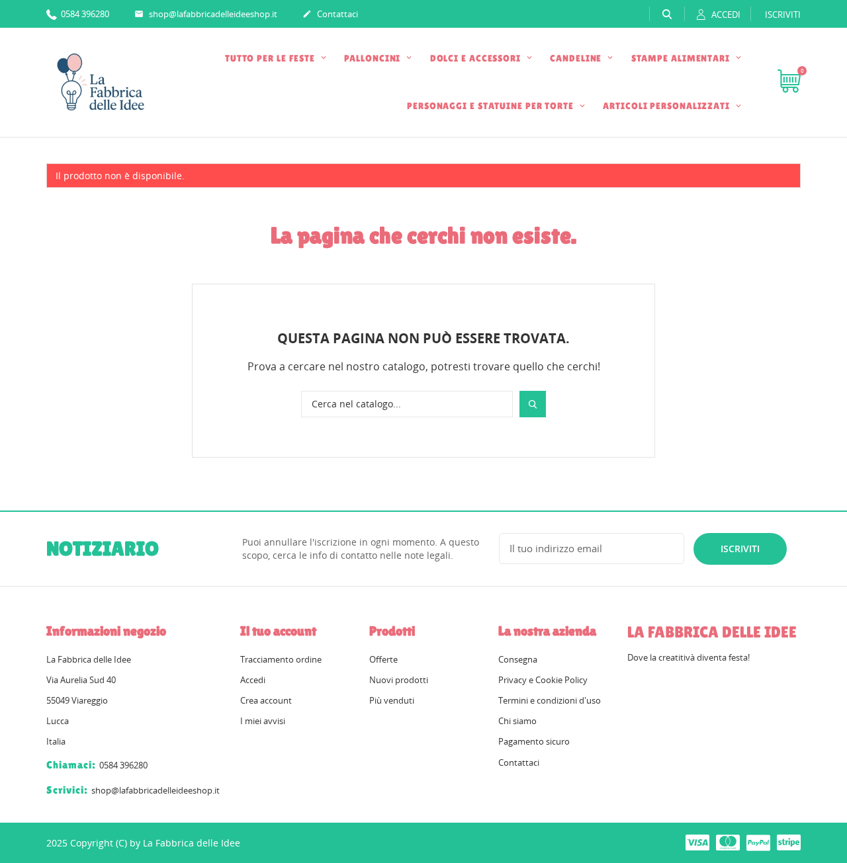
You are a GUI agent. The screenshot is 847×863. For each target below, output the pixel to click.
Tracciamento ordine (281, 659)
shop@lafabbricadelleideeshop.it (205, 14)
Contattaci (330, 14)
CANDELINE (577, 58)
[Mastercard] (728, 841)
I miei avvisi (262, 721)
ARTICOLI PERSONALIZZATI (668, 106)
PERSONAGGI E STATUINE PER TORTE (491, 106)
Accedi (252, 680)
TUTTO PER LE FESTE (271, 58)
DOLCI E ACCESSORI (476, 58)
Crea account (266, 700)
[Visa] (697, 841)
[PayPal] (758, 841)
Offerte (383, 659)
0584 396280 (84, 14)
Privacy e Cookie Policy (543, 680)
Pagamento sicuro (534, 741)
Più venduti (391, 700)
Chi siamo (517, 721)
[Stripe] (789, 841)
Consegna (517, 659)
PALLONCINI (373, 58)
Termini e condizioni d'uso (549, 700)
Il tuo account (278, 631)
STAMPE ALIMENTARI (682, 58)
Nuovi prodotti (398, 680)
